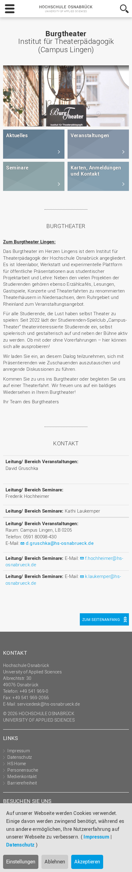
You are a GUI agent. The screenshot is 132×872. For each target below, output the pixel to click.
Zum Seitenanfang (101, 619)
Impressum (96, 836)
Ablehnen (55, 861)
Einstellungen (20, 861)
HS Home (16, 763)
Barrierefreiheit (22, 783)
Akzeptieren (87, 861)
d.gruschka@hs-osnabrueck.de (59, 543)
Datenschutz (20, 844)
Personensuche (22, 770)
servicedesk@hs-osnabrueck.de (48, 704)
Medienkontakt (22, 776)
